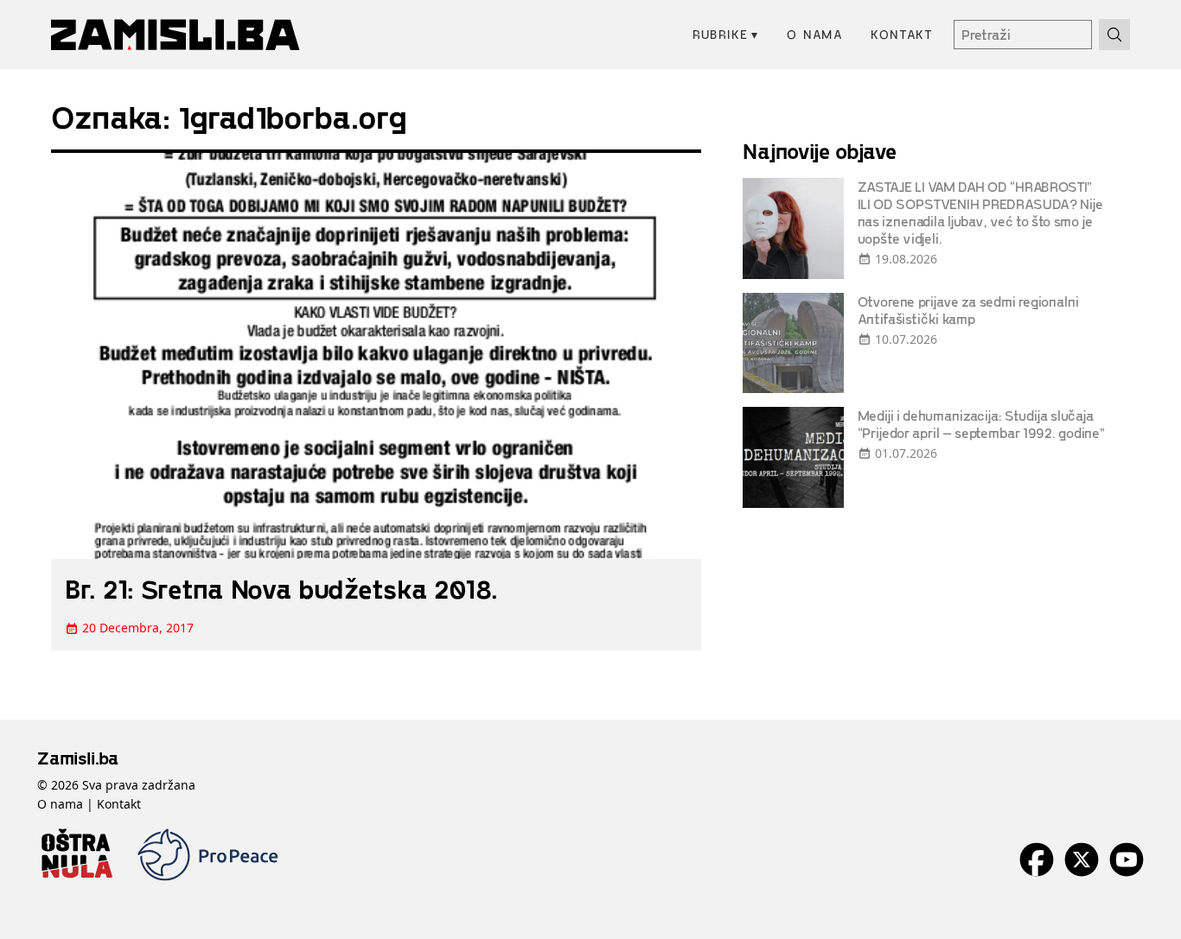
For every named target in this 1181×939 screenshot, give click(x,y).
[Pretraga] (1114, 34)
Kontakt (902, 34)
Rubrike (726, 34)
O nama (815, 34)
